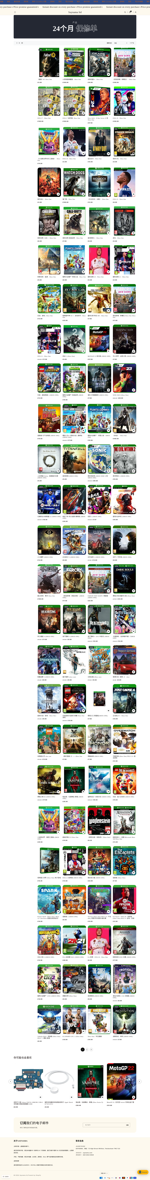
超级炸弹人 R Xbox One (70, 837)
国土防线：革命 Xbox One (46, 596)
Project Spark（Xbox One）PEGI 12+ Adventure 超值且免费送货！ (48, 917)
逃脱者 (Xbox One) (119, 878)
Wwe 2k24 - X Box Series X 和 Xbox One (98, 119)
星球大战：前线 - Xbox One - (47, 716)
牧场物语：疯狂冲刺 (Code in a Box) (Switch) (26, 1103)
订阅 (127, 1125)
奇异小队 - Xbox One (120, 159)
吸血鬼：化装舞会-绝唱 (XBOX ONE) (73, 797)
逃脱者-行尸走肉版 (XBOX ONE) (48, 435)
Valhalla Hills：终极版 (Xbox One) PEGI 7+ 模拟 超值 (49, 1037)
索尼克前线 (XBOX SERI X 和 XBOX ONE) (98, 477)
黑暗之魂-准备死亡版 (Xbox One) (124, 596)
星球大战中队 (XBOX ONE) (122, 516)
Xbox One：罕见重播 (95, 1036)
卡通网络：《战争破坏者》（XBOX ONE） (124, 637)
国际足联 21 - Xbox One (121, 277)
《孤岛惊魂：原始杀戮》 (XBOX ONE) (73, 596)
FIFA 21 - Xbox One (44, 356)
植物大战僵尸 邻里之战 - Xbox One (74, 277)
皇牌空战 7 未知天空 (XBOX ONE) (99, 797)
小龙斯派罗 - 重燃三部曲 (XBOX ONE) (48, 838)
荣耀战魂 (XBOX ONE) (95, 756)
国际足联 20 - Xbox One (96, 277)
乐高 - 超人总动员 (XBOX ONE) (123, 797)
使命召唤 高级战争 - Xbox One (73, 238)
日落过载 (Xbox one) (94, 677)
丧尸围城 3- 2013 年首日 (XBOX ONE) (98, 637)
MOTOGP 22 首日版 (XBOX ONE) (99, 356)
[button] (10, 1081)
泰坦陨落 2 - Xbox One (95, 238)
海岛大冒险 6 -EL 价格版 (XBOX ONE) (124, 996)
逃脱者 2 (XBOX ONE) (70, 916)
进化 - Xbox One (118, 238)
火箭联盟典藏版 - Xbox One (72, 79)
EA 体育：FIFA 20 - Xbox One (98, 957)
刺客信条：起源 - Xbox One (47, 277)
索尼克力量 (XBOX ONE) (96, 878)
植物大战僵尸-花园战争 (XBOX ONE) (73, 396)
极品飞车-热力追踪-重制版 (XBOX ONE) (74, 517)
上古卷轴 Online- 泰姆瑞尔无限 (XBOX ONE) (48, 477)
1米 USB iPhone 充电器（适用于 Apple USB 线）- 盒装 (90, 1103)
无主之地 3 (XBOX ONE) (46, 957)
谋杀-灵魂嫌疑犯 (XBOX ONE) (98, 395)
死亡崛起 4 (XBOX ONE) (46, 636)
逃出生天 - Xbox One (95, 159)
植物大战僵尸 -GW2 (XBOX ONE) (49, 996)
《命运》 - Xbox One (120, 435)
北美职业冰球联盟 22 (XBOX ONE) (49, 516)
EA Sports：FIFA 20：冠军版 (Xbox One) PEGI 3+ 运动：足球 (123, 917)
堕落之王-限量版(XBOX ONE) (98, 716)
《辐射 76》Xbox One (45, 79)
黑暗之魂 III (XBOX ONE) (46, 797)
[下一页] (91, 1049)
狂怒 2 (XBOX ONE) (94, 516)
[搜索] (125, 12)
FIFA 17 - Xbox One (44, 118)
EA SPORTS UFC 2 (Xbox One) (73, 1036)
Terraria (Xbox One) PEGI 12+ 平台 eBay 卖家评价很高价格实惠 (99, 917)
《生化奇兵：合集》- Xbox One (98, 199)
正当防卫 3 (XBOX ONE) (71, 557)
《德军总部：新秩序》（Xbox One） (99, 837)
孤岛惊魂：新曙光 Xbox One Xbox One (124, 316)
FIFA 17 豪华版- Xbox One (71, 118)
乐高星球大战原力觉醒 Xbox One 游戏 (73, 716)
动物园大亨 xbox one (44, 756)
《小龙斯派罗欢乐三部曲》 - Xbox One (49, 159)
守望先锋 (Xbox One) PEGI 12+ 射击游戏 (124, 757)
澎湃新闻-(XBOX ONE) (95, 996)
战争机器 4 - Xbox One (95, 79)
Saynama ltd (24, 1175)
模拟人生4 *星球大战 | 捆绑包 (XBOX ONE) (72, 436)
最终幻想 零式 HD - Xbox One (98, 316)
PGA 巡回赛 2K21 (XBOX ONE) (73, 957)
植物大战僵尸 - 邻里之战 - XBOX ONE (99, 436)
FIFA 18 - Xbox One (69, 159)
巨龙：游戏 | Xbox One (45, 316)
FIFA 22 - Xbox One (119, 199)
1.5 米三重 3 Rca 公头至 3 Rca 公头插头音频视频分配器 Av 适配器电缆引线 (121, 1103)
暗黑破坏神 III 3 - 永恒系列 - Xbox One (74, 316)
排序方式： (110, 43)
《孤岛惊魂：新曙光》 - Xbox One (124, 79)
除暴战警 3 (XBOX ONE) (46, 677)
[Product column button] (17, 43)
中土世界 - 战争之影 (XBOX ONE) (124, 356)
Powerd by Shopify (34, 1175)
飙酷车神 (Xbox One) (70, 996)
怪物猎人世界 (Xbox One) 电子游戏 (49, 878)
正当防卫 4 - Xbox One (120, 716)
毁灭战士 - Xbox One (44, 199)
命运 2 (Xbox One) (69, 356)
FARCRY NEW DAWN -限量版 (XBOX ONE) (98, 596)
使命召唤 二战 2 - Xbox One (47, 238)
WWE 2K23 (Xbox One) (121, 395)
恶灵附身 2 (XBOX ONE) (121, 476)
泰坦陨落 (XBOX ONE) (70, 476)
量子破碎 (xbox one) (69, 677)
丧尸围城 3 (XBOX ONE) (71, 636)
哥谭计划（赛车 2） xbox (121, 677)
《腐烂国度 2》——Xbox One (72, 756)
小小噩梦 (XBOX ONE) (45, 557)
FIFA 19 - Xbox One (119, 118)
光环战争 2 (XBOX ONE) (96, 557)
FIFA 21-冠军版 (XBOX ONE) (72, 878)
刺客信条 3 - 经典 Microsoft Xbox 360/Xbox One (124, 838)
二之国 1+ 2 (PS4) (51, 1102)
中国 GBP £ (104, 1173)
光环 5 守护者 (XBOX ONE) (122, 557)
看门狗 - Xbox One (69, 199)
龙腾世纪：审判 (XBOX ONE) (123, 1036)
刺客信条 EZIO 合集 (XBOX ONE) (124, 957)
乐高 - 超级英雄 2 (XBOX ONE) (48, 395)
